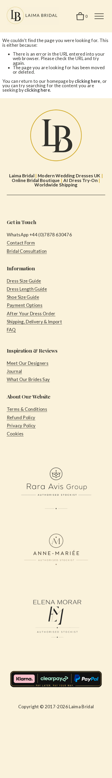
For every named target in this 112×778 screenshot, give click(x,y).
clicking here (87, 81)
